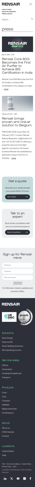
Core (4, 397)
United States (8, 451)
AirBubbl (5, 405)
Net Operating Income (11, 350)
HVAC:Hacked (8, 432)
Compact (6, 401)
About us (6, 428)
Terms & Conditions (13, 464)
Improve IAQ (7, 342)
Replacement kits (9, 409)
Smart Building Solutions (12, 346)
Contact (5, 436)
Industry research (9, 11)
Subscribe (17, 283)
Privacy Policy (6, 466)
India (4, 455)
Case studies (6, 9)
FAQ (3, 464)
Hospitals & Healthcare (11, 373)
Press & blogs (7, 14)
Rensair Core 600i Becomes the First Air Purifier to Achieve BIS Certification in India (17, 66)
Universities (7, 369)
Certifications (8, 413)
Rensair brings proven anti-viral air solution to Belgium (17, 122)
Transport (6, 377)
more (6, 89)
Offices (5, 365)
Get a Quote (11, 197)
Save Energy (7, 338)
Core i (4, 393)
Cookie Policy (26, 464)
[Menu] (30, 4)
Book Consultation (14, 232)
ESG (14, 466)
